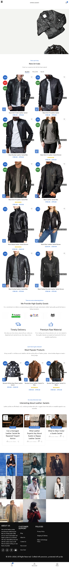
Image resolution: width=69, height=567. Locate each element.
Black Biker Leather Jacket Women (51, 244)
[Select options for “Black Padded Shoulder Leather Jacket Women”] (37, 285)
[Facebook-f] (3, 550)
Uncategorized (34, 427)
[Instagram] (7, 550)
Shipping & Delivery (42, 536)
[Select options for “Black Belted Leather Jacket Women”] (4, 241)
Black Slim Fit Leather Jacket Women (50, 155)
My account (23, 546)
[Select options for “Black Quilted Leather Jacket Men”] (4, 285)
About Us (22, 537)
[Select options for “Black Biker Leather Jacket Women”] (37, 241)
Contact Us (23, 541)
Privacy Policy (40, 531)
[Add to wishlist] (31, 77)
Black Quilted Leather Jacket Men (18, 289)
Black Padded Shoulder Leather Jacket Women (51, 289)
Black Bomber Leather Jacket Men (18, 155)
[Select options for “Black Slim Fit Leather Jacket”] (37, 109)
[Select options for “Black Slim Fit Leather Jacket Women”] (37, 151)
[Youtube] (15, 550)
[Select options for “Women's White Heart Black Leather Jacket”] (4, 380)
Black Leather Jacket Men (51, 199)
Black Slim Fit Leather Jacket (51, 113)
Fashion (12, 427)
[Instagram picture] (11, 464)
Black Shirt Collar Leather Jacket (18, 113)
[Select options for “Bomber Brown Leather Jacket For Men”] (26, 380)
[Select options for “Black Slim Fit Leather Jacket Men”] (4, 196)
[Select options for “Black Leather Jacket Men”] (37, 196)
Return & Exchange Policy (42, 540)
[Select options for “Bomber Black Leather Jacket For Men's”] (47, 380)
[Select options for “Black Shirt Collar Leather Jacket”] (4, 109)
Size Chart (23, 550)
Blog (21, 533)
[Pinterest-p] (11, 550)
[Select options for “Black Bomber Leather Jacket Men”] (4, 151)
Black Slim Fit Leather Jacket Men (18, 199)
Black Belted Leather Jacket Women (18, 244)
